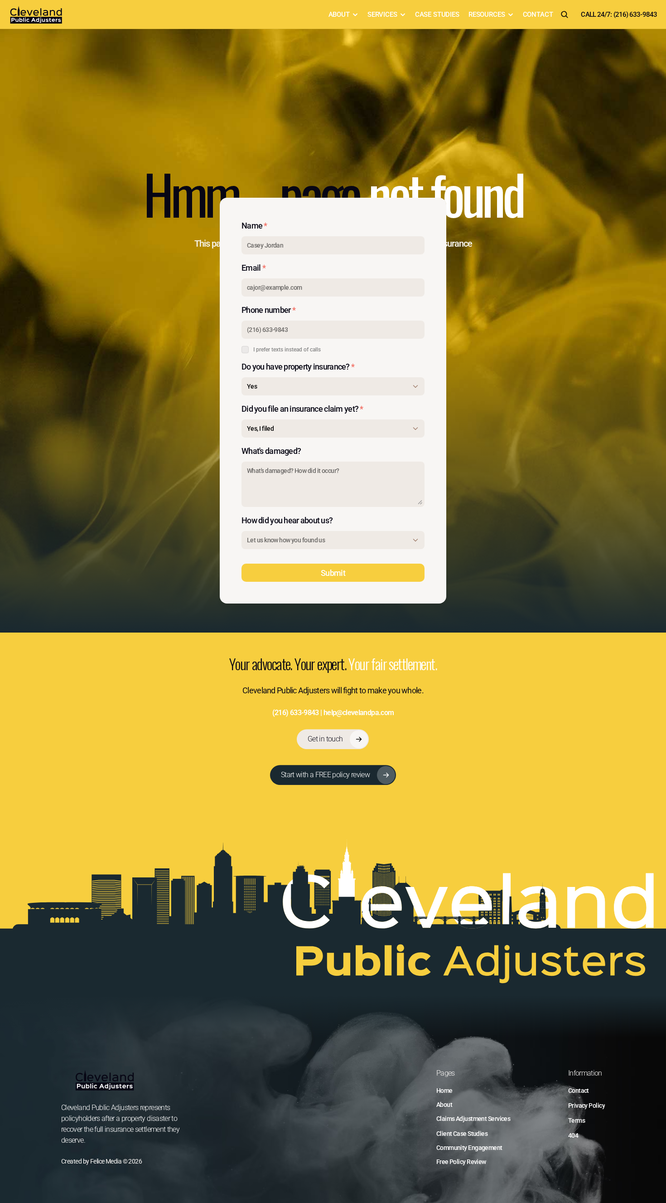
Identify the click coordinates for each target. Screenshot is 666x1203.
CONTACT (538, 14)
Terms (576, 1120)
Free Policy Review (461, 1161)
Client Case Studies (461, 1133)
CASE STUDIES (437, 14)
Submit (333, 573)
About (444, 1104)
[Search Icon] (564, 14)
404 (573, 1135)
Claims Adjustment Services (473, 1118)
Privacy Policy (586, 1105)
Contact (578, 1090)
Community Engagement (469, 1147)
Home (444, 1090)
